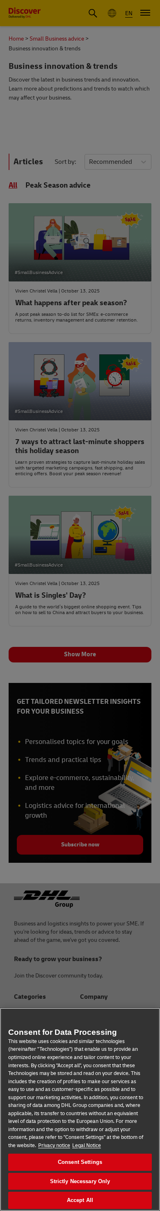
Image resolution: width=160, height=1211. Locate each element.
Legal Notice (86, 1145)
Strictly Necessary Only (80, 1181)
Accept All (80, 1200)
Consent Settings (80, 1162)
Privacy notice (54, 1145)
